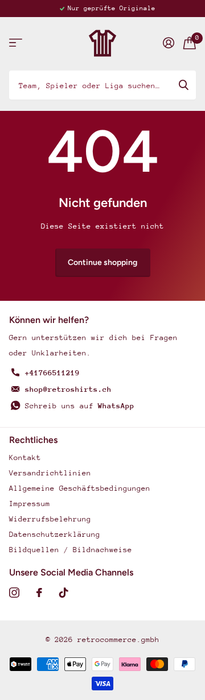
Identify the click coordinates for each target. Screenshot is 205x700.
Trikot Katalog (15, 43)
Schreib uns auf (79, 405)
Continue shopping (102, 262)
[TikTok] (63, 592)
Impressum (29, 503)
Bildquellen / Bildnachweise (70, 549)
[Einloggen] (168, 42)
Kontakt (25, 457)
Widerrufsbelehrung (50, 519)
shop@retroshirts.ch (68, 389)
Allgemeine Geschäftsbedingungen (79, 488)
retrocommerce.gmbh (118, 639)
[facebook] (39, 592)
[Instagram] (14, 592)
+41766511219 (52, 372)
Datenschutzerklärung (54, 534)
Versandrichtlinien (50, 473)
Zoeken (183, 85)
